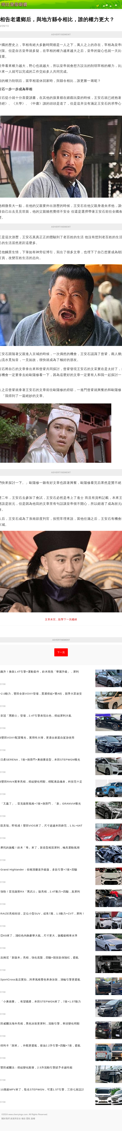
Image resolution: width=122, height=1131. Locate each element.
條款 (23, 1118)
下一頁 (61, 652)
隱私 (28, 1118)
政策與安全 (15, 1118)
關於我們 (5, 1118)
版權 (33, 1118)
